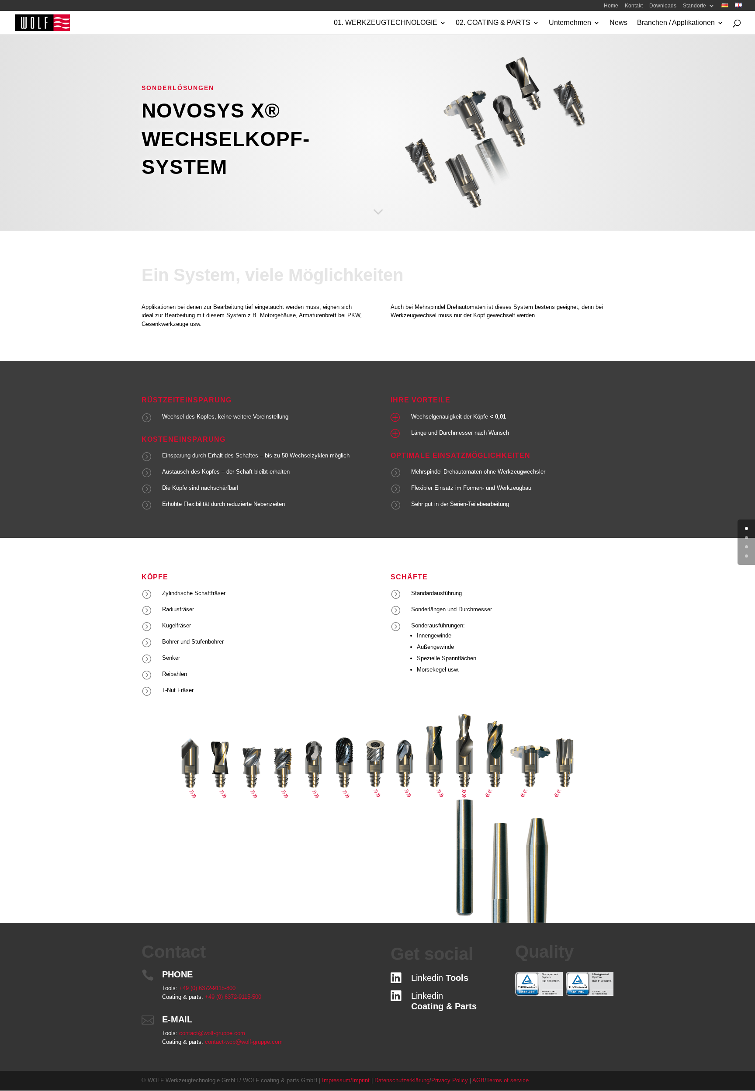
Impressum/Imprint (346, 1080)
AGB (478, 1080)
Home (611, 7)
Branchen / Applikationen (676, 23)
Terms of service (507, 1080)
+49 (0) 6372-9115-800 (207, 988)
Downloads (662, 7)
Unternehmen (570, 23)
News (618, 23)
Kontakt (634, 7)
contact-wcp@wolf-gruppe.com (244, 1042)
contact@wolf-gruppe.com (212, 1033)
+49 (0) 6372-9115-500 (233, 997)
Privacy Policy (449, 1080)
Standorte (694, 7)
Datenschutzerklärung (401, 1080)
